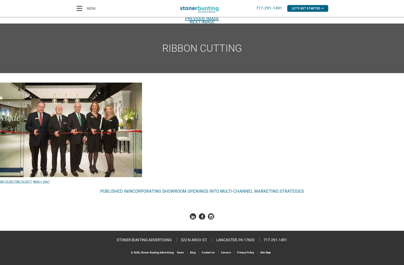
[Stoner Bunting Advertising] (202, 9)
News (180, 252)
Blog (192, 252)
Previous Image (202, 18)
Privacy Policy (245, 252)
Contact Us (208, 252)
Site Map (265, 252)
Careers (226, 252)
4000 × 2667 (41, 182)
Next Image (202, 21)
